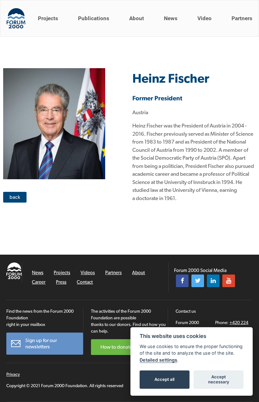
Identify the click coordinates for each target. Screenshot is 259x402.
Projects (48, 18)
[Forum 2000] (16, 18)
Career (38, 282)
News (171, 18)
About (136, 18)
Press (61, 282)
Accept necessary (218, 379)
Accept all (164, 379)
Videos (88, 272)
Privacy (13, 374)
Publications (93, 18)
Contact (85, 282)
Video (204, 18)
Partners (242, 18)
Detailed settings (158, 360)
